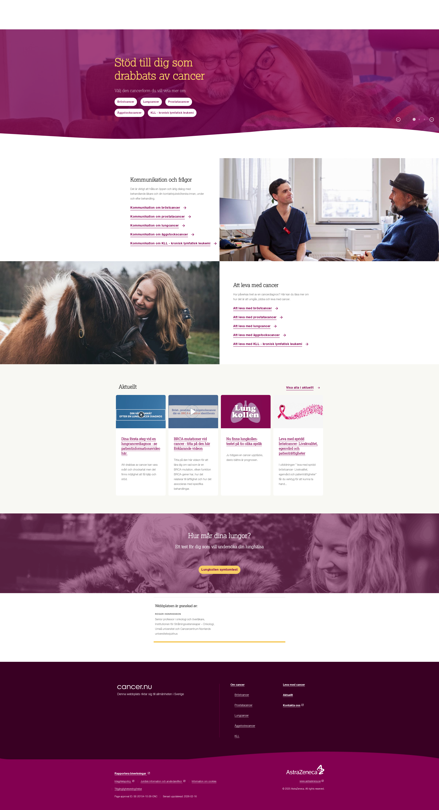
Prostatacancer (178, 101)
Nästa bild (432, 119)
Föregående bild (398, 119)
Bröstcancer (125, 101)
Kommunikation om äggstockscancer (159, 234)
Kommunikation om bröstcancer (155, 207)
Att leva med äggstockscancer (256, 335)
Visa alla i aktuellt (299, 387)
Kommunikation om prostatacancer (157, 216)
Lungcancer (151, 101)
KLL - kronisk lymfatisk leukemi (172, 112)
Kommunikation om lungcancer (154, 225)
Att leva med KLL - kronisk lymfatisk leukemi (267, 344)
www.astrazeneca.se (311, 781)
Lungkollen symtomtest (219, 569)
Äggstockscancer (129, 112)
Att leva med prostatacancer (255, 317)
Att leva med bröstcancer (252, 308)
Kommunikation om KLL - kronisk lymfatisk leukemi (170, 243)
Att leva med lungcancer (252, 326)
